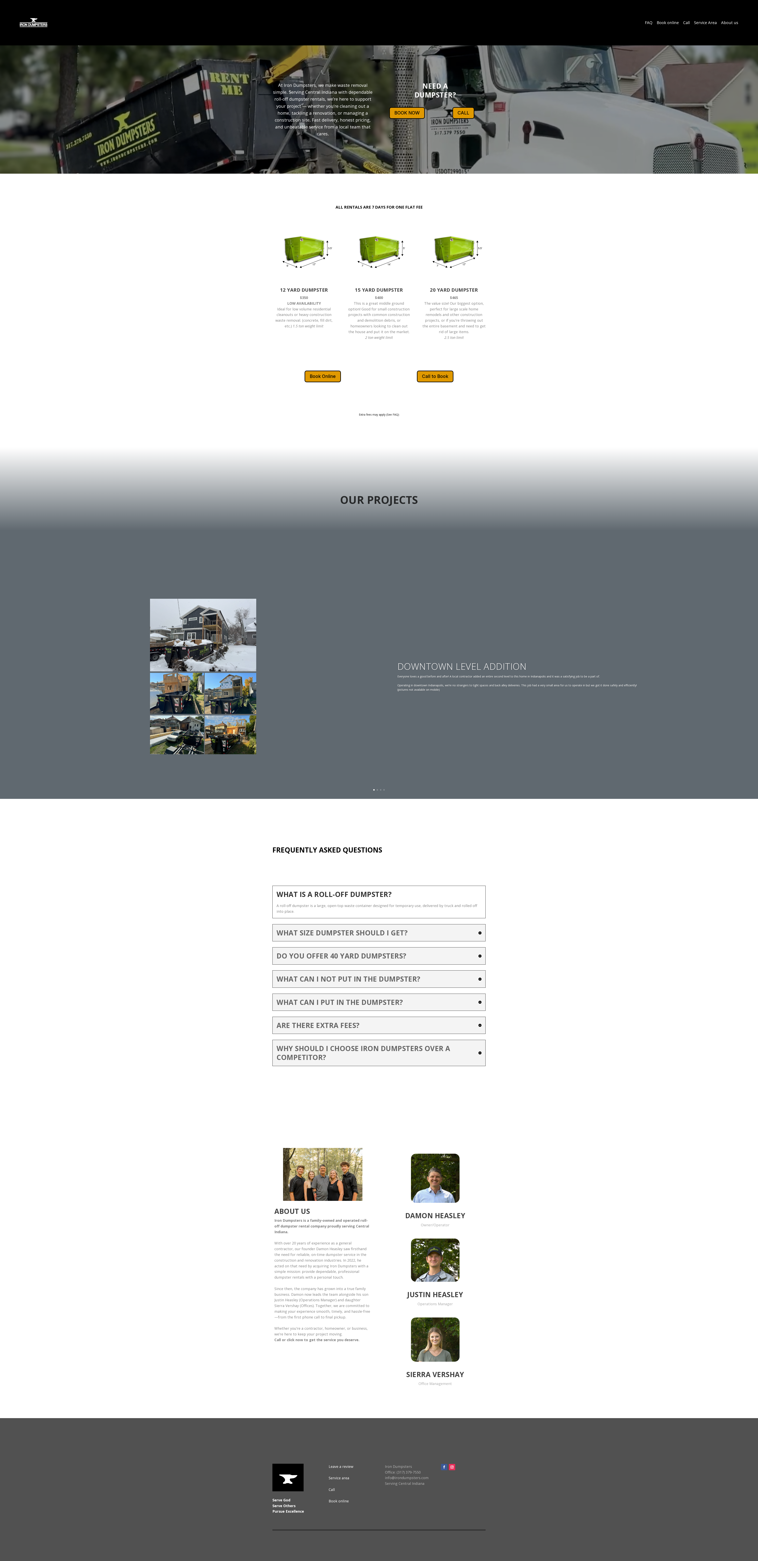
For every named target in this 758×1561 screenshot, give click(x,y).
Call (686, 22)
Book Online (323, 376)
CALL (463, 113)
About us (729, 22)
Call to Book (435, 376)
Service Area (705, 22)
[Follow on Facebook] (444, 1467)
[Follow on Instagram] (452, 1467)
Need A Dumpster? (435, 91)
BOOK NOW (407, 113)
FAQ (648, 22)
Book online (668, 22)
